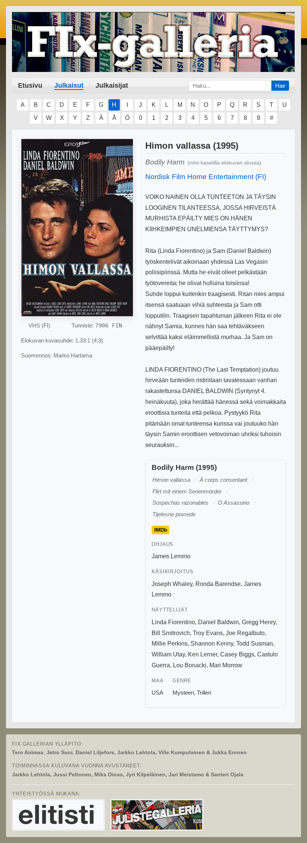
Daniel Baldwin (218, 622)
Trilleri (204, 692)
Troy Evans (208, 633)
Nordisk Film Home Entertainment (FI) (205, 177)
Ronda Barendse (218, 584)
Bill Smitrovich (171, 633)
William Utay (168, 654)
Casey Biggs (237, 654)
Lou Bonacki (189, 665)
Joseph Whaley (172, 584)
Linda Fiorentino (173, 622)
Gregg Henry (259, 622)
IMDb (160, 530)
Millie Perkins (170, 643)
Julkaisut (68, 85)
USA (157, 692)
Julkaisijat (111, 85)
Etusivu (30, 85)
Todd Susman (254, 643)
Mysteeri (183, 692)
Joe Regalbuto (245, 633)
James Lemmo (171, 556)
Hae (280, 85)
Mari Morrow (225, 665)
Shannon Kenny (212, 643)
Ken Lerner (202, 654)
